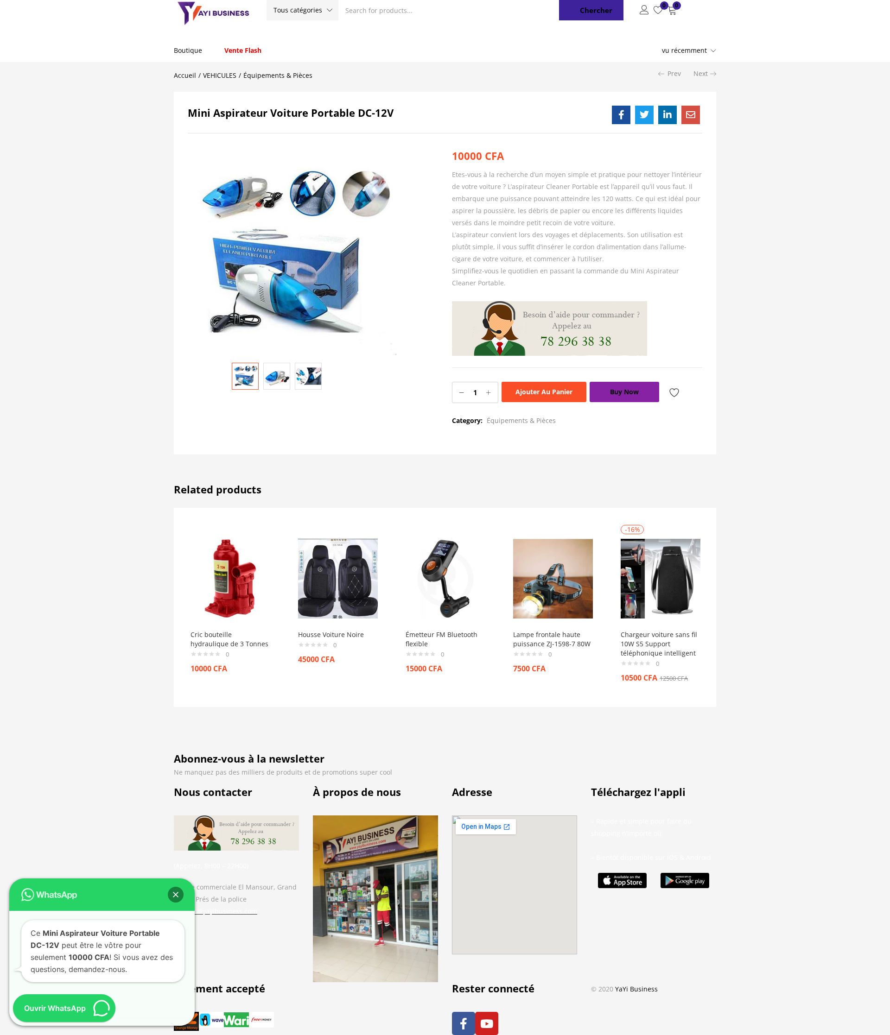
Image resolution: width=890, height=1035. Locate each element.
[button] (302, 10)
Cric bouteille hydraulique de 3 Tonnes (229, 639)
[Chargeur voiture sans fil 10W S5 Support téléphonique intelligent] (660, 578)
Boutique (188, 50)
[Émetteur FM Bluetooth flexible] (445, 578)
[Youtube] (486, 1023)
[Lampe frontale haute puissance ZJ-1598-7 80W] (553, 578)
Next (700, 73)
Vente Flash (242, 50)
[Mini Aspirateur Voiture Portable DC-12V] (621, 115)
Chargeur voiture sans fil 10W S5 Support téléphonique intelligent (659, 643)
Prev (674, 73)
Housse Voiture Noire (331, 634)
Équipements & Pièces (277, 75)
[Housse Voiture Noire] (338, 578)
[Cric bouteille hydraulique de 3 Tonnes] (230, 578)
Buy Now (624, 391)
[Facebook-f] (463, 1023)
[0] (658, 10)
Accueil (185, 75)
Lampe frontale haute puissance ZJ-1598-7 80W (552, 639)
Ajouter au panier (543, 391)
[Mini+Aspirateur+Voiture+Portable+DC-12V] (644, 115)
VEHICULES (219, 75)
